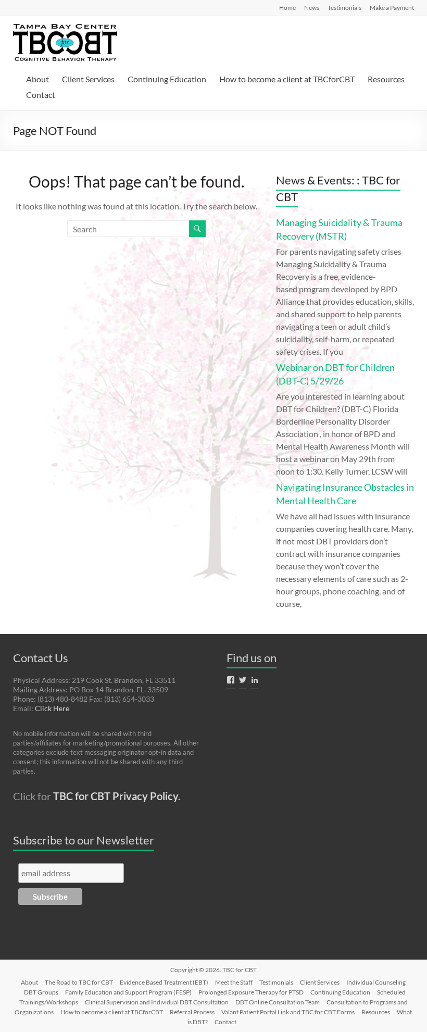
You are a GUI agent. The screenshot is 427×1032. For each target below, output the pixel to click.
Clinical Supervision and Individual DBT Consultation (157, 1002)
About (37, 79)
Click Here (52, 708)
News (311, 7)
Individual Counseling (376, 982)
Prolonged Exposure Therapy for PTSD (251, 992)
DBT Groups (41, 992)
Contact (40, 95)
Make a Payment (392, 7)
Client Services (88, 79)
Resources (386, 79)
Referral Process (192, 1012)
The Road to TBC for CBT (79, 982)
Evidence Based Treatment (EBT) (164, 982)
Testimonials (344, 7)
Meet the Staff (234, 982)
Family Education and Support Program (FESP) (128, 992)
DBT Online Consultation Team (277, 1002)
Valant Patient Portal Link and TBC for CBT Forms (288, 1012)
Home (287, 7)
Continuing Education (167, 79)
